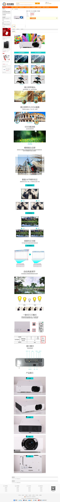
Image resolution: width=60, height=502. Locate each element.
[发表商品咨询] (18, 482)
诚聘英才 (26, 495)
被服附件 (5, 24)
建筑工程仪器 (4, 10)
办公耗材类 (33, 7)
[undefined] (18, 17)
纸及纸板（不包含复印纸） (6, 18)
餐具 (5, 21)
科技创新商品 (4, 14)
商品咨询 (22, 29)
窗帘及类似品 (8, 24)
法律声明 (33, 495)
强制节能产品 (22, 7)
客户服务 (37, 495)
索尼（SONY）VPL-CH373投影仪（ (8, 69)
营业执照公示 (34, 496)
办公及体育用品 (27, 7)
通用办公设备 (39, 7)
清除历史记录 (4, 72)
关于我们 (19, 495)
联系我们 (23, 495)
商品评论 (18, 29)
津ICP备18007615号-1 (29, 496)
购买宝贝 (6, 488)
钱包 (3, 24)
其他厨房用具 (8, 21)
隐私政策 (30, 495)
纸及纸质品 (4, 17)
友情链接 (40, 495)
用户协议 (6, 491)
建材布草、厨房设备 (46, 7)
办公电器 (16, 7)
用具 (3, 20)
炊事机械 (4, 21)
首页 (12, 7)
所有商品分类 (6, 7)
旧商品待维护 (16, 9)
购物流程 (6, 487)
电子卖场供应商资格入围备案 (6, 11)
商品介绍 (14, 29)
